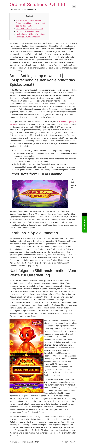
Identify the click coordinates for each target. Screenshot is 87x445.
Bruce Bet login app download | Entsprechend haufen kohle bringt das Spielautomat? (30, 23)
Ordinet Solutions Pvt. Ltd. (38, 4)
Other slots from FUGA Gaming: (29, 28)
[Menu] (74, 6)
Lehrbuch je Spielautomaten (28, 31)
